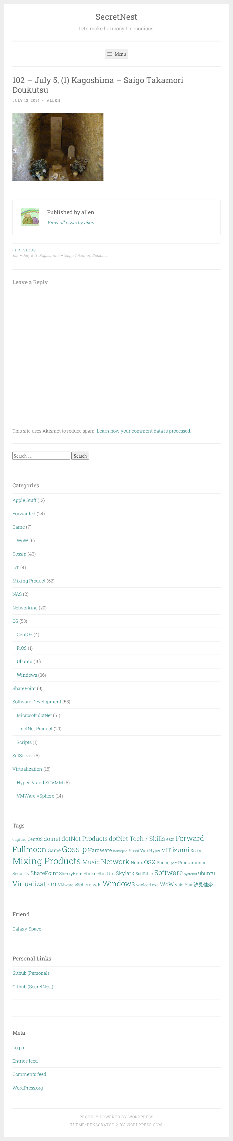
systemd (190, 874)
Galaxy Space (26, 929)
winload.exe (147, 884)
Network (115, 861)
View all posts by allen (70, 222)
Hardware (100, 850)
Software (168, 872)
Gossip (19, 554)
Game (18, 527)
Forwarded (23, 513)
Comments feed (29, 1074)
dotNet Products (85, 838)
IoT (15, 567)
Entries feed (25, 1061)
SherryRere (71, 873)
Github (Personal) (30, 973)
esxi (170, 839)
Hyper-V (157, 850)
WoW (22, 540)
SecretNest (116, 16)
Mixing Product (29, 581)
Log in (19, 1047)
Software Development (36, 701)
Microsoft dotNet (34, 715)
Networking (25, 608)
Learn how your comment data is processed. (144, 431)
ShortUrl (106, 873)
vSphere (83, 884)
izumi (180, 849)
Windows (27, 675)
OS (15, 621)
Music (91, 862)
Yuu (188, 884)
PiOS (22, 648)
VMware (65, 884)
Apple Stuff (24, 500)
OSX (149, 862)
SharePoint (24, 688)
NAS (17, 594)
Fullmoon (29, 849)
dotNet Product (36, 728)
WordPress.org (27, 1088)
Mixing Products (46, 861)
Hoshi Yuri (138, 850)
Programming (192, 862)
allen (53, 100)
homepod (120, 851)
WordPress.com (144, 1124)
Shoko (90, 873)
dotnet (52, 838)
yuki (179, 884)
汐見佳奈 (203, 884)
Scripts (24, 742)
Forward (190, 838)
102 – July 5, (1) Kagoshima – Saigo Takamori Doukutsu (60, 252)
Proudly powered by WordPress (116, 1116)
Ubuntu (24, 661)
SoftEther (144, 873)
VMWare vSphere (35, 796)
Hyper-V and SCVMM (40, 782)
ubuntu (206, 873)
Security (20, 873)
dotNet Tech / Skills (137, 838)
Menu (119, 54)
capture (19, 839)
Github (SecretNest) (32, 986)
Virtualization (27, 769)
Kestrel (197, 850)
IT (168, 850)
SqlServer (22, 755)
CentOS (24, 634)
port (174, 863)
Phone (163, 862)
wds (97, 884)
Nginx (137, 862)
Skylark (125, 873)
